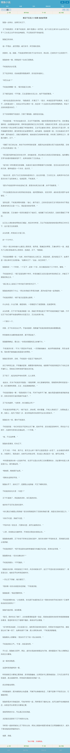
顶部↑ (61, 750)
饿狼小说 (5, 2)
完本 (34, 6)
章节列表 (26, 12)
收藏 (20, 6)
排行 (7, 6)
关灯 (68, 9)
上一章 (9, 12)
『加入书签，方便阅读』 (35, 741)
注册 (67, 2)
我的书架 (25, 750)
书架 (62, 6)
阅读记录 (48, 6)
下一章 (44, 12)
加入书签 (61, 12)
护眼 (64, 9)
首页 (9, 750)
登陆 (62, 2)
